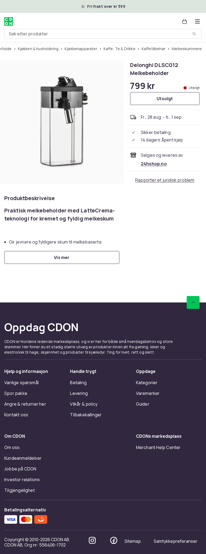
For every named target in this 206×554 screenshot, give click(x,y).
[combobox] (103, 34)
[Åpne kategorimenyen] (197, 21)
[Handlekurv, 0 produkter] (184, 21)
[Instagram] (92, 540)
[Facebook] (113, 540)
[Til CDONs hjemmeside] (8, 21)
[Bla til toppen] (193, 302)
